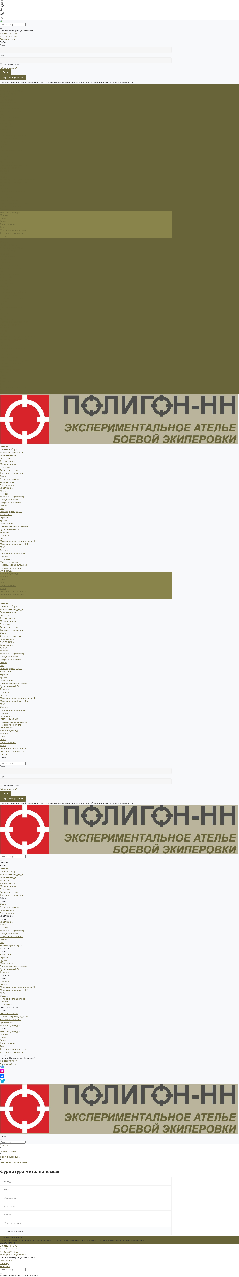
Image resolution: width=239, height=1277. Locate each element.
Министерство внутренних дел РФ (17, 179)
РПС (2, 147)
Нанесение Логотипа (10, 206)
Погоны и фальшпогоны (12, 191)
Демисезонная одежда (11, 90)
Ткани (3, 227)
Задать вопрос (7, 1242)
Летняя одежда (7, 99)
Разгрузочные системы (11, 141)
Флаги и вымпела (9, 357)
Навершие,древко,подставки (14, 203)
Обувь (3, 271)
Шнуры (3, 235)
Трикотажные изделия (11, 111)
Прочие (4, 194)
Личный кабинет (8, 1063)
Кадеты (3, 176)
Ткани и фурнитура (10, 369)
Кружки (4, 158)
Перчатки (5, 105)
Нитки (3, 218)
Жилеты (4, 129)
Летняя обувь (7, 123)
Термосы (4, 170)
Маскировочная (8, 102)
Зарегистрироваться (13, 77)
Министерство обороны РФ (14, 182)
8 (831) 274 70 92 (8, 33)
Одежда (4, 241)
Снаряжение (6, 283)
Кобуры (4, 132)
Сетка (3, 221)
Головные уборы (8, 87)
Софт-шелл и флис (9, 108)
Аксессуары (6, 310)
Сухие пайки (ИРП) (9, 167)
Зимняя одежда (8, 93)
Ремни (3, 144)
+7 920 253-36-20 (8, 36)
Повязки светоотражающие (14, 164)
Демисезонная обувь (10, 117)
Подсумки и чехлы (9, 138)
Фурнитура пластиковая (12, 233)
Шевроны (5, 330)
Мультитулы (6, 162)
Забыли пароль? (8, 67)
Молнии (4, 215)
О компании (6, 1260)
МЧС (2, 185)
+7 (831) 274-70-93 (9, 1251)
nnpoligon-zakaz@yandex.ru (13, 1254)
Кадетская (5, 96)
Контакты (5, 1266)
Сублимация (6, 209)
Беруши (4, 156)
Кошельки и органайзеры (13, 135)
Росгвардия (6, 197)
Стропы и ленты (8, 224)
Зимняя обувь (7, 120)
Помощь (4, 1263)
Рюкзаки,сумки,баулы (11, 150)
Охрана (4, 188)
